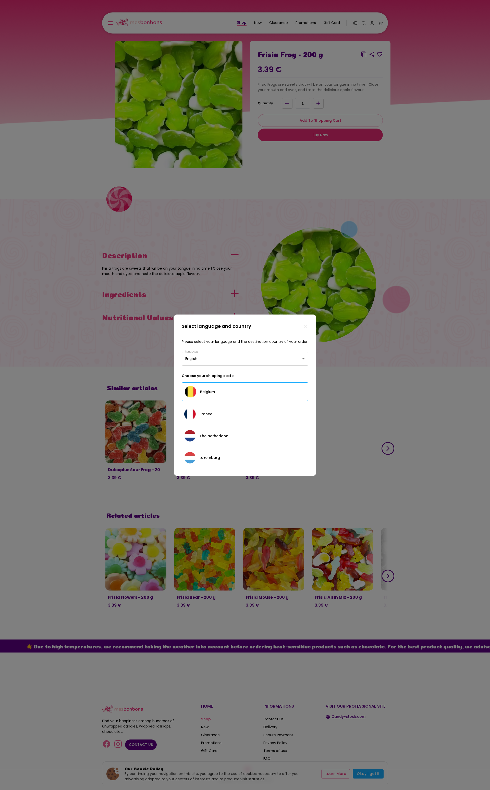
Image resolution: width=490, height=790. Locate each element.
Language (192, 351)
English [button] (191, 358)
